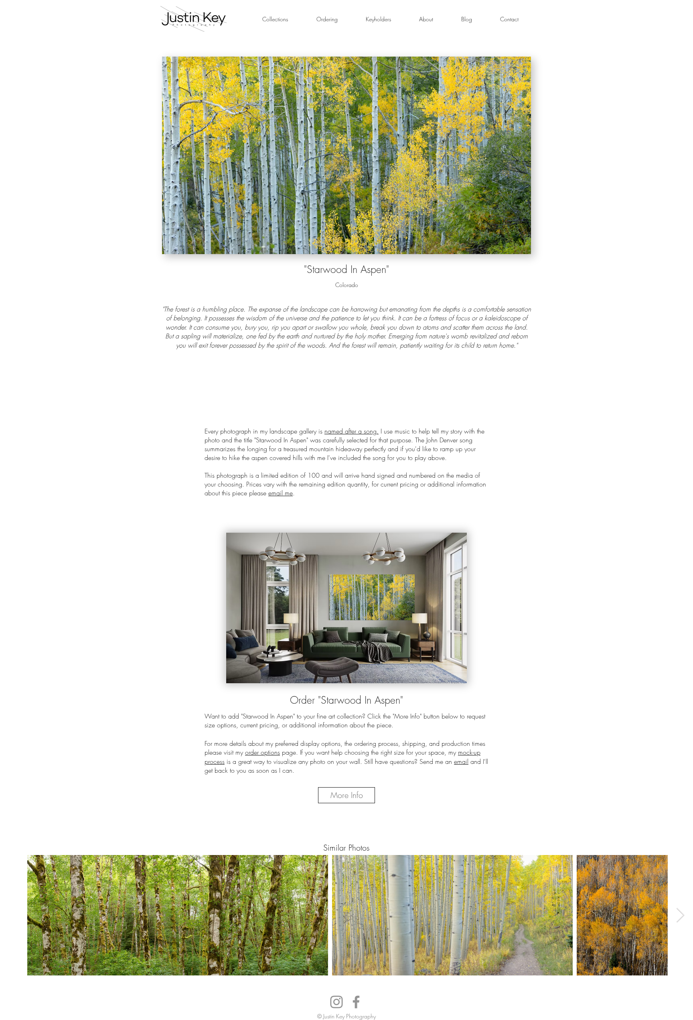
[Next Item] (680, 915)
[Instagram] (336, 1002)
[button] (275, 19)
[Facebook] (356, 1002)
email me (280, 493)
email (461, 761)
